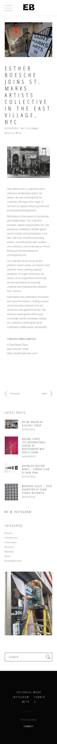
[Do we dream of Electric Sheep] (11, 424)
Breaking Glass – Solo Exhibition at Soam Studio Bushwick (37, 489)
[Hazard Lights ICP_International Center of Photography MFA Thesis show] (11, 445)
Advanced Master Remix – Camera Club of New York (35, 469)
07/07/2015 (28, 476)
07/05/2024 (11, 128)
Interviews (11, 542)
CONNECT (28, 726)
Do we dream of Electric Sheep (32, 423)
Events (9, 533)
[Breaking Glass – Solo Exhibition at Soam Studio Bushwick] (11, 492)
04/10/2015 (28, 456)
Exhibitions (11, 537)
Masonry (9, 133)
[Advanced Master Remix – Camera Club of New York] (11, 468)
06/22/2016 (28, 497)
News (19, 133)
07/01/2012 (28, 429)
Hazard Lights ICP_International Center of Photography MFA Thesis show (34, 445)
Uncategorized (13, 561)
